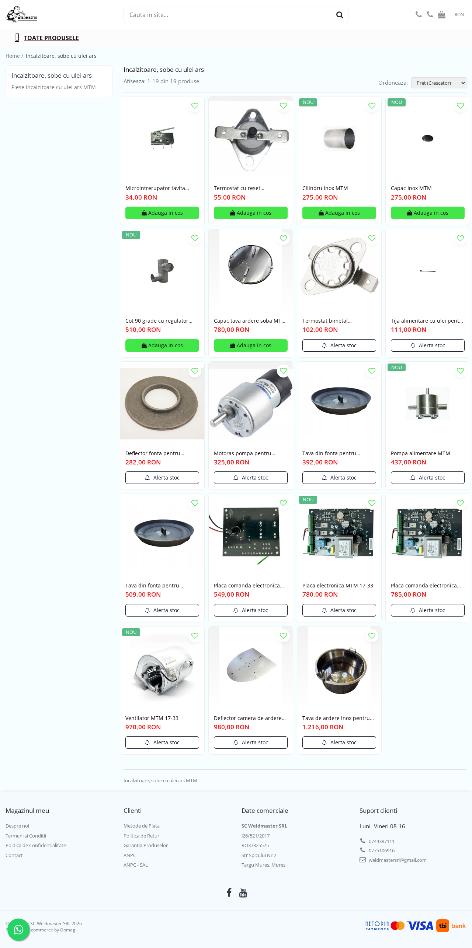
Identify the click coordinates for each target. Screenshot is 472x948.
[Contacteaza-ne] (419, 15)
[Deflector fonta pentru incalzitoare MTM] (162, 404)
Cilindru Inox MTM (325, 188)
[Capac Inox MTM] (428, 138)
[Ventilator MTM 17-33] (162, 668)
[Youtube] (243, 892)
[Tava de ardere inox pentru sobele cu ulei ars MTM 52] (339, 668)
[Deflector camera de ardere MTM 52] (251, 668)
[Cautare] (339, 15)
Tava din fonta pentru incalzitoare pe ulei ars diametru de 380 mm (153, 585)
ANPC (130, 855)
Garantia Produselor (146, 845)
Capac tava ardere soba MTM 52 (250, 320)
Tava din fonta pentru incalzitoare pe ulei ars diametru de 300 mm (330, 453)
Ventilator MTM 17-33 (151, 718)
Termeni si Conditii (26, 835)
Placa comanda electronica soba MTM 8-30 (247, 585)
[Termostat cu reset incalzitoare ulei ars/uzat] (251, 138)
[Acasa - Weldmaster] (42, 15)
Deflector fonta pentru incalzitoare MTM (152, 453)
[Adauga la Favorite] (194, 105)
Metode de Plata (142, 825)
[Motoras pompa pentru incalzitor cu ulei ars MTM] (251, 404)
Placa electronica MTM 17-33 (337, 585)
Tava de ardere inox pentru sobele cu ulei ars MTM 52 (336, 718)
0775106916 (381, 850)
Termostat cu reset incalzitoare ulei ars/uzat (244, 188)
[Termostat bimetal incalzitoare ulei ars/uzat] (339, 271)
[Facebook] (229, 892)
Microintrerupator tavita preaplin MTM (155, 188)
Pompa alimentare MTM (420, 453)
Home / (15, 55)
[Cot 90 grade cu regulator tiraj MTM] (162, 271)
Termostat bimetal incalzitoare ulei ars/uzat (333, 320)
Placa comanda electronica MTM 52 (424, 585)
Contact (14, 855)
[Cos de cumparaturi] (441, 15)
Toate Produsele (51, 38)
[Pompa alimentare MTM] (428, 404)
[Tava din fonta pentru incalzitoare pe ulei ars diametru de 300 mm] (339, 404)
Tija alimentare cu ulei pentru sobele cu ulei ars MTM (428, 320)
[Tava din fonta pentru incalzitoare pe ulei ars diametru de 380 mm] (162, 536)
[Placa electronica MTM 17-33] (339, 536)
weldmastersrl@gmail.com (397, 860)
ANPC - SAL (136, 864)
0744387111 (381, 841)
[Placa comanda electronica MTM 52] (428, 536)
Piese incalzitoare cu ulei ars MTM (53, 87)
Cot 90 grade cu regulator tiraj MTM (156, 320)
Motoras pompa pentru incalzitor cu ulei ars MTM (246, 453)
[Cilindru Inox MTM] (339, 138)
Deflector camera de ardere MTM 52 (248, 718)
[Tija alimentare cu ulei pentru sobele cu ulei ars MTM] (428, 271)
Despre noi (17, 825)
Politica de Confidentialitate (36, 845)
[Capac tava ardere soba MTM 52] (251, 271)
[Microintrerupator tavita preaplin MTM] (162, 138)
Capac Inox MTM (411, 188)
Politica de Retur (141, 835)
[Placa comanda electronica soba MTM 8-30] (251, 536)
